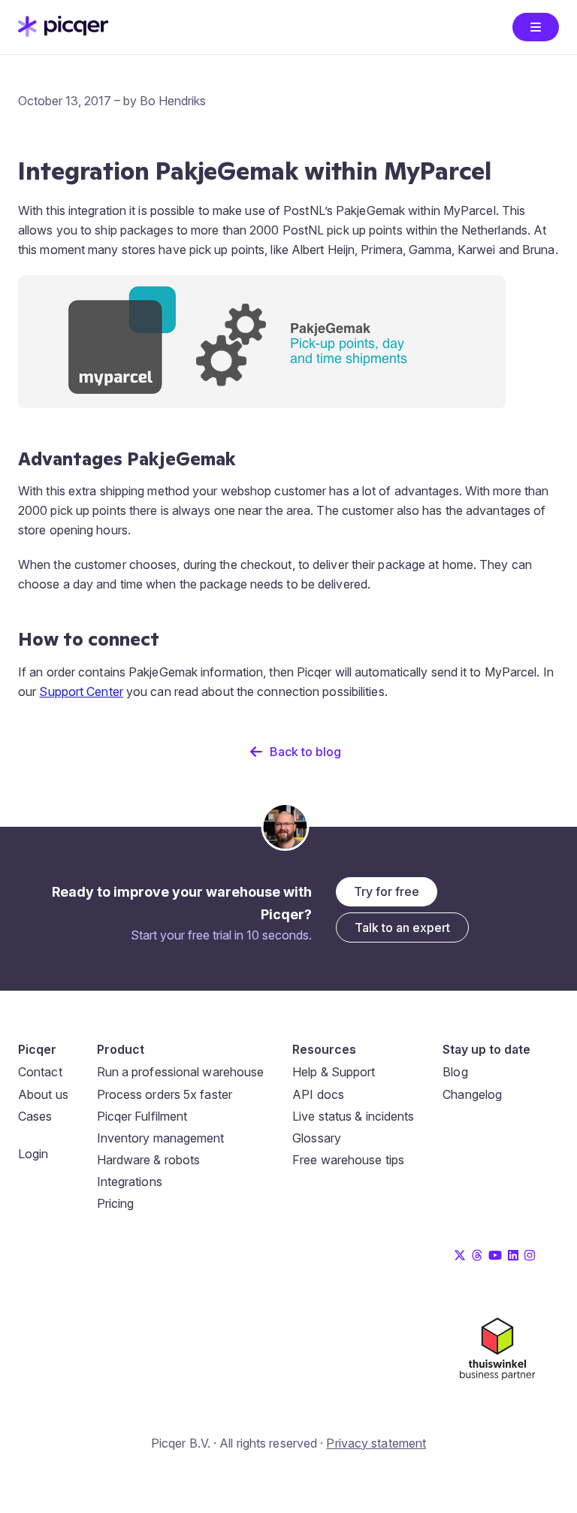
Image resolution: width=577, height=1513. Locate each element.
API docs (318, 1094)
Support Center (80, 691)
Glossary (316, 1137)
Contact (40, 1071)
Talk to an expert (402, 927)
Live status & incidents (353, 1116)
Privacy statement (376, 1443)
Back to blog (305, 751)
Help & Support (333, 1071)
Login (33, 1153)
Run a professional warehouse (180, 1071)
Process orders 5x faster (164, 1094)
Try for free (386, 891)
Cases (35, 1116)
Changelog (472, 1094)
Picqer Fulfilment (142, 1116)
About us (43, 1094)
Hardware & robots (149, 1159)
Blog (455, 1071)
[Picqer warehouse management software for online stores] (63, 32)
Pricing (115, 1203)
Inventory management (161, 1137)
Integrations (129, 1181)
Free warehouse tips (348, 1159)
